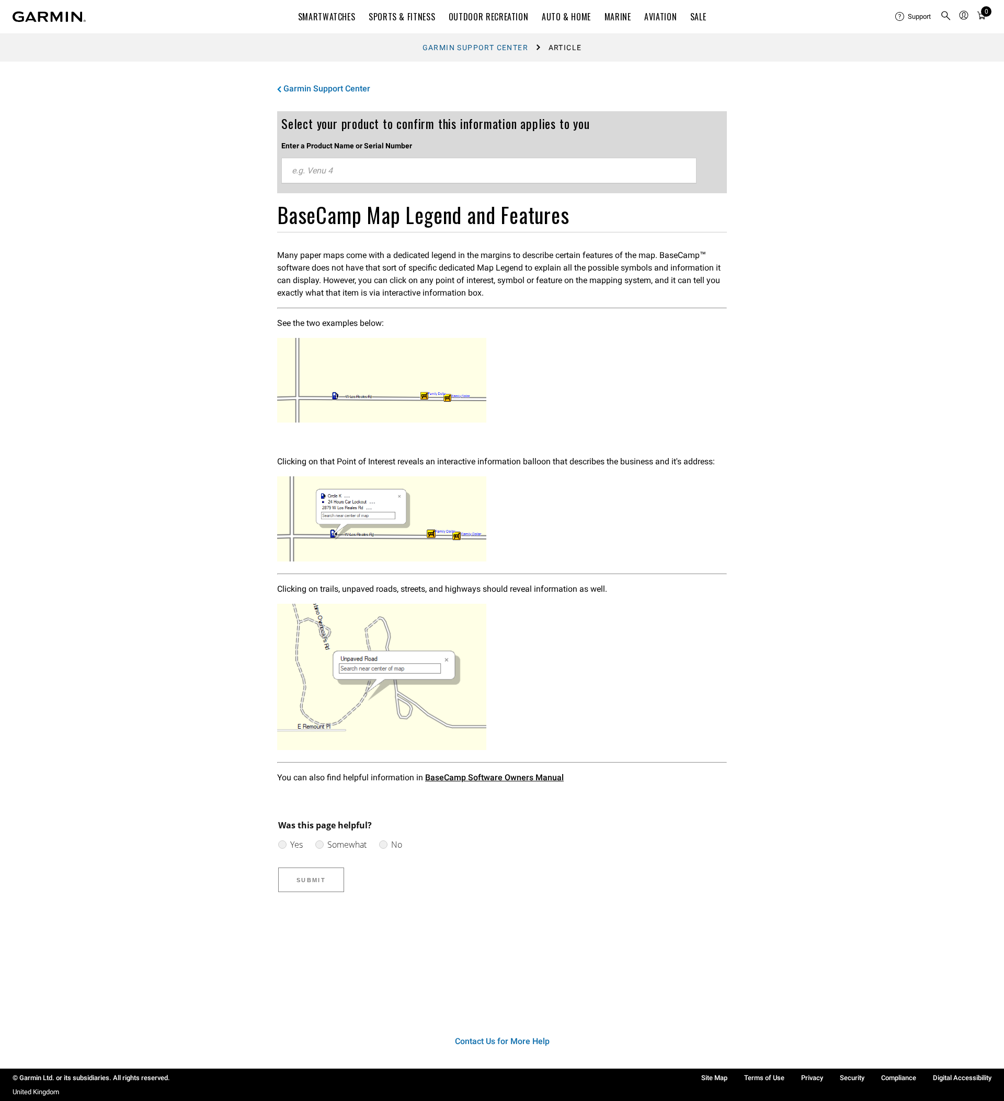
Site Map (714, 1078)
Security (852, 1078)
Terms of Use (764, 1078)
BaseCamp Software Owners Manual (494, 777)
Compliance (898, 1078)
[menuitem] (913, 16)
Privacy (812, 1078)
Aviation (660, 16)
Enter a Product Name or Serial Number (346, 146)
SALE (698, 16)
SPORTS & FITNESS (402, 16)
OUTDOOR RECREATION (489, 16)
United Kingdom (36, 1092)
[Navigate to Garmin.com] (49, 16)
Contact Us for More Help (502, 1041)
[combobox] (489, 171)
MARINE (617, 16)
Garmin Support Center (475, 47)
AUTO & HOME (566, 16)
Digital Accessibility (962, 1078)
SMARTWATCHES (327, 16)
